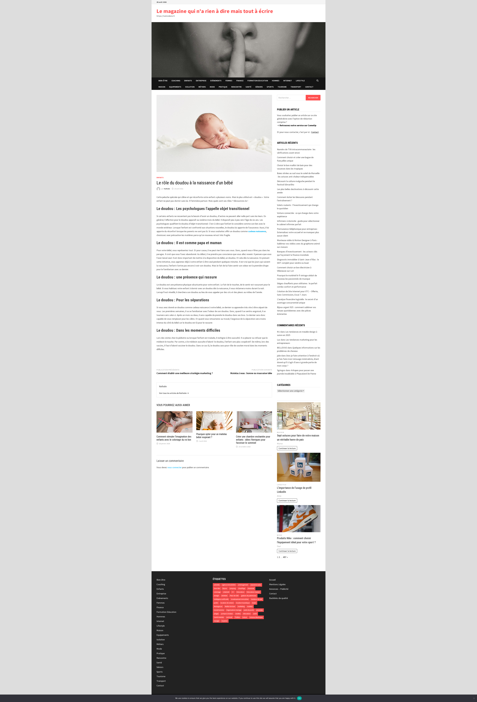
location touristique (243, 603)
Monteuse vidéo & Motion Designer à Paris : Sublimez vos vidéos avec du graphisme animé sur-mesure (298, 243)
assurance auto (256, 585)
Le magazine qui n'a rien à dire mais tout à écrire (215, 11)
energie (216, 596)
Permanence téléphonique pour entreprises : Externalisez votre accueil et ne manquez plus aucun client (298, 232)
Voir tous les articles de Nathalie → (174, 393)
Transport (296, 87)
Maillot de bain (230, 606)
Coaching (175, 80)
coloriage (217, 592)
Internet (287, 80)
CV (233, 592)
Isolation (190, 87)
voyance (224, 621)
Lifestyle (300, 80)
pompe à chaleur (227, 614)
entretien (224, 596)
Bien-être (163, 80)
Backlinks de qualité (278, 598)
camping (233, 588)
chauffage (241, 588)
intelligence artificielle (221, 599)
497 (284, 557)
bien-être (217, 588)
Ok (299, 698)
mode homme (219, 610)
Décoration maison (253, 592)
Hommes (275, 80)
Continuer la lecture (287, 448)
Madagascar (218, 606)
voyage (216, 621)
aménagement (243, 585)
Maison (162, 87)
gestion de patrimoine (248, 596)
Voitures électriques (256, 617)
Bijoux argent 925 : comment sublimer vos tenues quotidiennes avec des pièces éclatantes (296, 310)
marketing (241, 606)
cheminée (251, 588)
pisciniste (259, 610)
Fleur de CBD (234, 596)
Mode (212, 87)
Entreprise (201, 80)
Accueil (272, 579)
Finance (239, 80)
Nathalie (167, 189)
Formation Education (257, 80)
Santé (248, 87)
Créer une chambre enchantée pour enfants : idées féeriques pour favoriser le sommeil (253, 439)
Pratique (223, 87)
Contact (309, 87)
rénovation (247, 614)
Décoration (240, 592)
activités (216, 585)
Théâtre (237, 617)
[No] (474, 698)
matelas (250, 606)
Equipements (175, 87)
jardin (216, 603)
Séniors (259, 87)
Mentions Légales (277, 584)
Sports (270, 87)
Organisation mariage (233, 610)
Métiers (202, 87)
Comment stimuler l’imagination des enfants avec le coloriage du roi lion (174, 438)
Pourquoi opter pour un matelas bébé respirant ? (211, 436)
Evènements (215, 80)
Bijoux (225, 588)
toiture (244, 617)
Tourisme (282, 87)
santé (255, 614)
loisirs (254, 603)
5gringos (281, 370)
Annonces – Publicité (278, 589)
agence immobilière (229, 585)
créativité (226, 592)
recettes (237, 614)
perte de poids (249, 610)
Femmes (228, 80)
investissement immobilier (240, 599)
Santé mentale (219, 617)
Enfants (188, 80)
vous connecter (174, 467)
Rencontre (236, 87)
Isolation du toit (256, 599)
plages (216, 614)
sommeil (229, 617)
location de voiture (227, 603)
